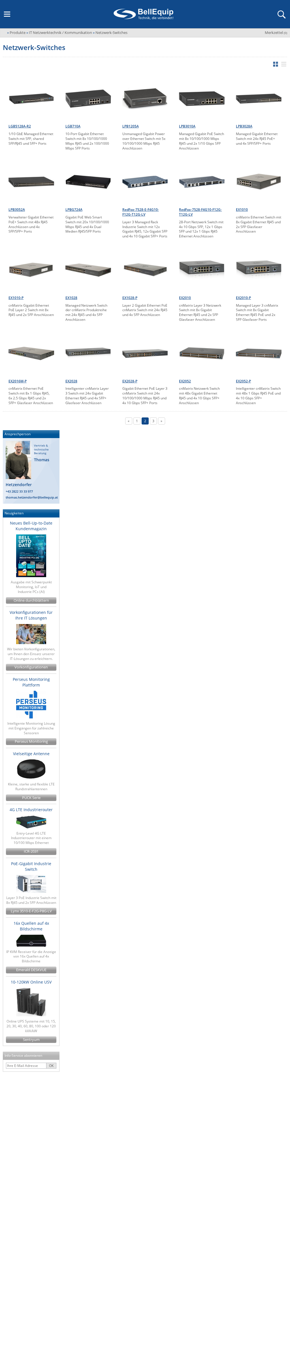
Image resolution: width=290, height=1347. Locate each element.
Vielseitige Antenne (31, 753)
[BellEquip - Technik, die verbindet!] (143, 14)
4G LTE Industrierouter (31, 809)
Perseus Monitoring (31, 741)
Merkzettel (276, 32)
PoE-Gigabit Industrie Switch (31, 866)
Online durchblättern (31, 600)
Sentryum (31, 1039)
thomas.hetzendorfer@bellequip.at (32, 497)
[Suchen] (281, 14)
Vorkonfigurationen (31, 667)
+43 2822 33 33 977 (19, 491)
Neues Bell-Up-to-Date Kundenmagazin (31, 525)
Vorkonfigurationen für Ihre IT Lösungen (31, 615)
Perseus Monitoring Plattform (31, 682)
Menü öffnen (7, 14)
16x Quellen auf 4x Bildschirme (31, 926)
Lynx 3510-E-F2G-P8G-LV (31, 911)
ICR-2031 (31, 851)
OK (51, 1065)
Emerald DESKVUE (31, 969)
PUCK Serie (31, 797)
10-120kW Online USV (31, 982)
